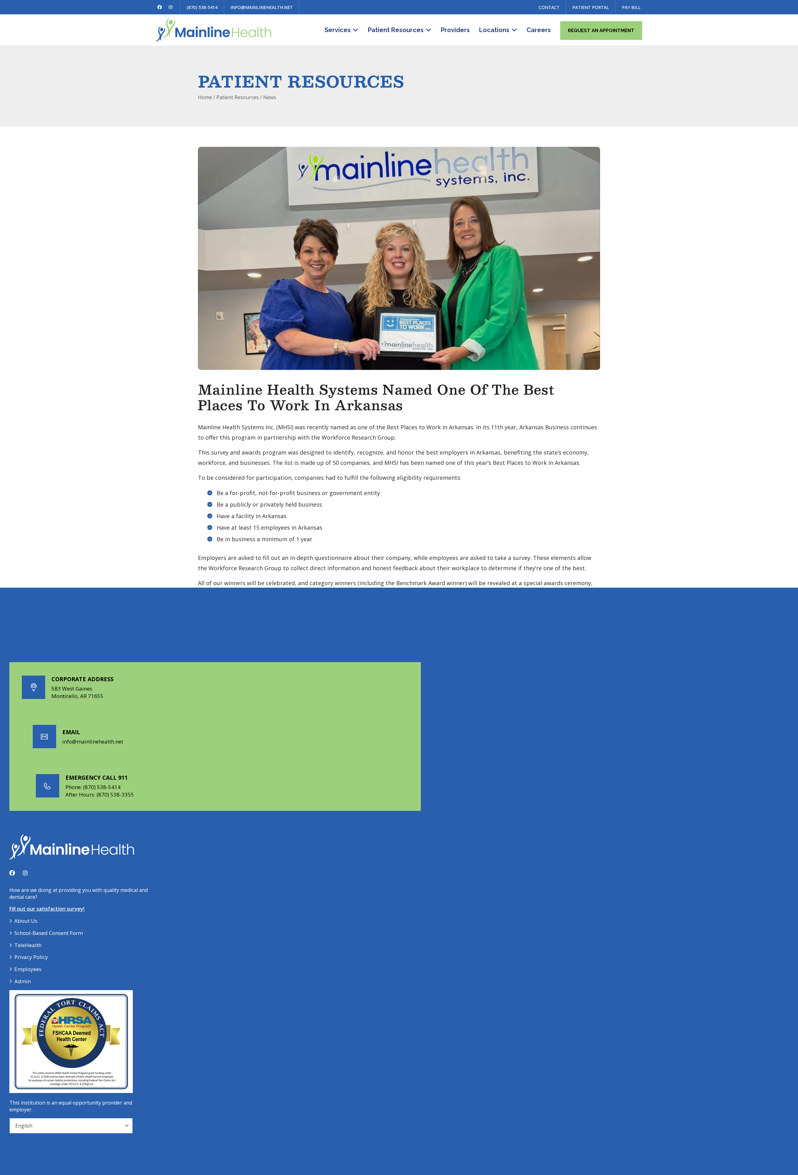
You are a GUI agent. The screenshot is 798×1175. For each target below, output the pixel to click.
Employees (27, 969)
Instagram (170, 7)
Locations (494, 30)
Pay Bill (631, 7)
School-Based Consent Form (48, 933)
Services (337, 30)
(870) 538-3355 (115, 794)
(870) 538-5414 (202, 7)
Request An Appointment (601, 30)
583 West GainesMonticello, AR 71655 (77, 692)
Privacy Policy (31, 957)
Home (205, 97)
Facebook (159, 7)
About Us (25, 920)
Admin (22, 981)
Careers (538, 30)
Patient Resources (396, 30)
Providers (455, 30)
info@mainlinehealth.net (261, 7)
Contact (549, 7)
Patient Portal (590, 7)
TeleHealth (27, 945)
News (269, 97)
